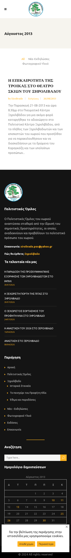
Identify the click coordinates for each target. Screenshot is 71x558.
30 (44, 520)
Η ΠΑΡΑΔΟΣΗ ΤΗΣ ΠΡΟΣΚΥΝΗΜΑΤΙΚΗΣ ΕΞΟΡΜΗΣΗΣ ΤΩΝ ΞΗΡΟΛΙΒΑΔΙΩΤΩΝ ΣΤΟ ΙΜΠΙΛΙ (28, 276)
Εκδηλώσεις (33, 98)
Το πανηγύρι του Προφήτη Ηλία (28, 392)
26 (8, 520)
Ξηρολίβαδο (32, 253)
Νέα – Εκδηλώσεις (17, 408)
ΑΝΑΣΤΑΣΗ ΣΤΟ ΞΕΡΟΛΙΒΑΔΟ (21, 340)
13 (17, 507)
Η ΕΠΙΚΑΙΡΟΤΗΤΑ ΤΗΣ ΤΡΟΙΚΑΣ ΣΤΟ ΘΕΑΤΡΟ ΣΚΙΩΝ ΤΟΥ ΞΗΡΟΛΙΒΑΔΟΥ (34, 86)
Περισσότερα (46, 544)
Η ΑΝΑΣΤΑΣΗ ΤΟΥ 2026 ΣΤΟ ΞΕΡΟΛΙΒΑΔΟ (28, 328)
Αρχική (11, 367)
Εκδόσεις (12, 422)
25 (62, 513)
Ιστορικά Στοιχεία (20, 385)
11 (62, 500)
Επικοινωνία (14, 429)
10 (53, 500)
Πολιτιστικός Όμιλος (19, 374)
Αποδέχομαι (26, 544)
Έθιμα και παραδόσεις (23, 399)
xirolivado (17, 98)
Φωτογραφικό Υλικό (19, 415)
